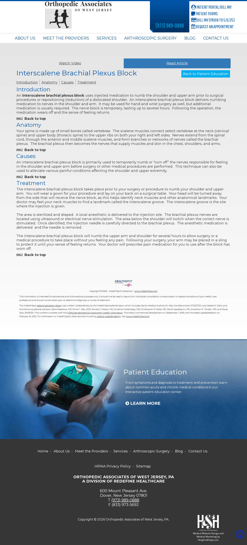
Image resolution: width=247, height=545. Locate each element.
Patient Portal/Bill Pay (214, 7)
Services (107, 38)
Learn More (145, 403)
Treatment (86, 82)
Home (43, 451)
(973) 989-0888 (170, 25)
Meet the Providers (66, 38)
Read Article (177, 63)
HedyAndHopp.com (208, 540)
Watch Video (70, 63)
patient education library (49, 305)
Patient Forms (206, 13)
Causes (67, 82)
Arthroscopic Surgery (150, 38)
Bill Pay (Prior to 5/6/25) (215, 20)
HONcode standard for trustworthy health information (95, 312)
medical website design (108, 316)
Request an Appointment (214, 26)
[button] (240, 534)
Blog (189, 38)
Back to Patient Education (205, 74)
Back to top (35, 119)
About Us (25, 38)
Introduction (27, 82)
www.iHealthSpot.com (145, 291)
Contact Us (215, 38)
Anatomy (49, 82)
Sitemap (143, 466)
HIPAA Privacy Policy (113, 466)
